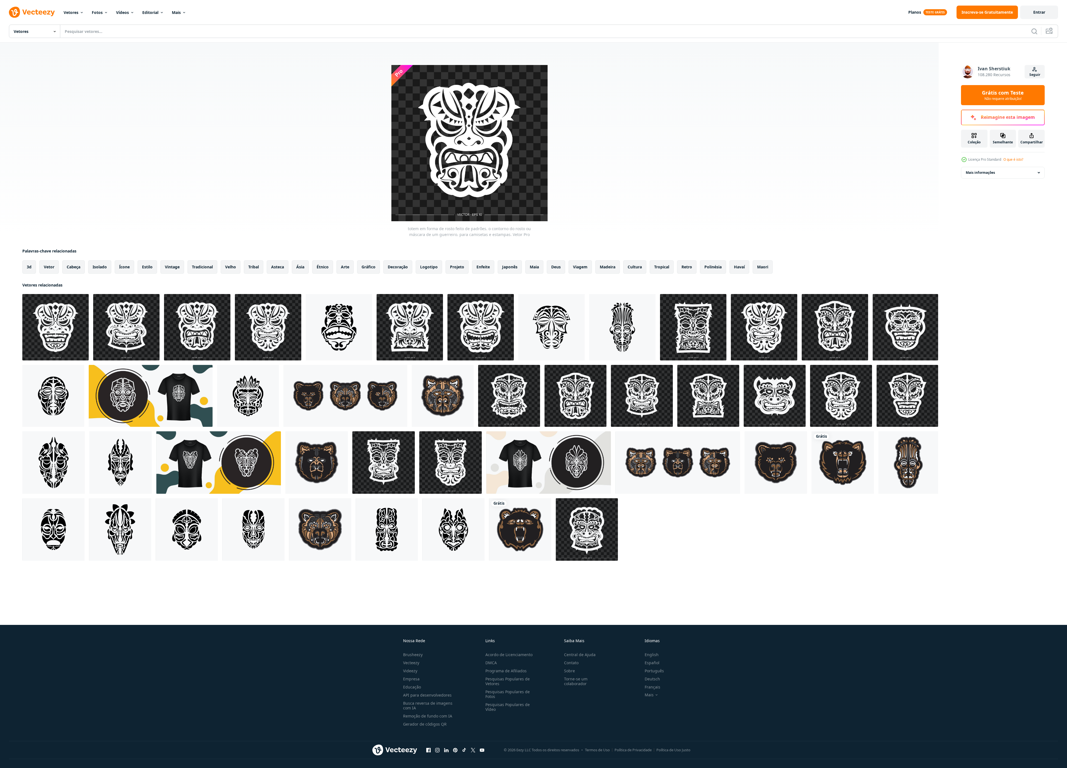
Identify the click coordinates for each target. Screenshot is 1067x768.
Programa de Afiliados (506, 670)
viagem (580, 266)
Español (652, 662)
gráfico (368, 266)
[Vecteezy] (32, 12)
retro (686, 266)
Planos (914, 12)
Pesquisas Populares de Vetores (507, 681)
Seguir (1034, 74)
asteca (277, 266)
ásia (300, 266)
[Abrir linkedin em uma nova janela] (446, 750)
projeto (457, 266)
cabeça (73, 266)
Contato (571, 662)
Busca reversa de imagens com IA (427, 705)
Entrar (1039, 12)
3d (29, 266)
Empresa (411, 679)
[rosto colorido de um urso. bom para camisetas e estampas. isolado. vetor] (842, 462)
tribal (253, 266)
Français (652, 687)
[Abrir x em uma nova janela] (473, 750)
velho (230, 266)
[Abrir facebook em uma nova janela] (428, 750)
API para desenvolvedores (427, 695)
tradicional (202, 266)
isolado (100, 266)
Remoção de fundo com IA (427, 716)
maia (534, 266)
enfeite (483, 266)
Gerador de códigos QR (425, 724)
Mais (176, 12)
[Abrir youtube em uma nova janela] (482, 750)
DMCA (491, 662)
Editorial (150, 12)
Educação (412, 687)
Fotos (97, 12)
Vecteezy (411, 662)
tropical (661, 266)
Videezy (410, 670)
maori (762, 266)
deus (556, 266)
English (652, 654)
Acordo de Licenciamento (509, 654)
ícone (124, 266)
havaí (739, 266)
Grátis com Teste (1003, 95)
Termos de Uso (597, 749)
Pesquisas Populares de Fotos (507, 694)
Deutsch (652, 679)
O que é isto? (1013, 159)
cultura (635, 266)
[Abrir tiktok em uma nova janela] (464, 750)
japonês (509, 266)
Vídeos (122, 12)
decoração (398, 266)
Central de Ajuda (580, 654)
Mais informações (980, 172)
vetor (49, 266)
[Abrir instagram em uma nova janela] (437, 750)
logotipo (429, 266)
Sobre (569, 670)
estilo (147, 266)
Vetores (71, 12)
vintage (172, 266)
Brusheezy (413, 654)
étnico (323, 266)
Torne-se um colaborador (575, 681)
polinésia (713, 266)
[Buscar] (1034, 31)
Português (654, 670)
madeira (607, 266)
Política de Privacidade (633, 749)
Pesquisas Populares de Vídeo (507, 707)
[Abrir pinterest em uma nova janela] (455, 750)
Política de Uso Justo (673, 749)
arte (345, 266)
